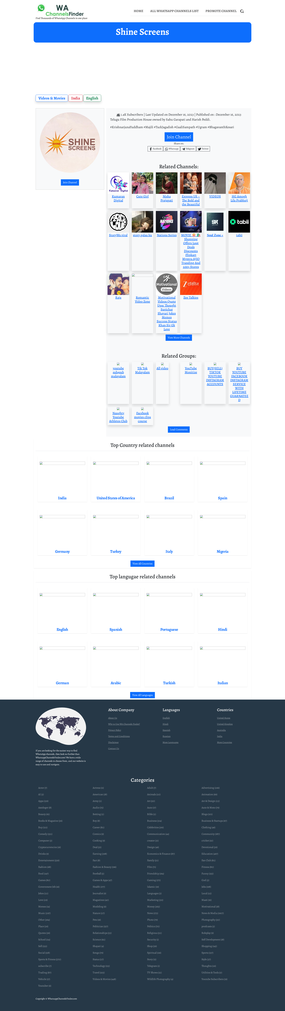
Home (138, 11)
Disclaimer (113, 742)
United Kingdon (225, 724)
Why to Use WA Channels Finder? (124, 724)
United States (223, 718)
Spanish (166, 730)
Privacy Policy (114, 730)
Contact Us (113, 748)
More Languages (170, 742)
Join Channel (70, 182)
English (92, 98)
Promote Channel (221, 11)
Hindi (165, 724)
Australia (221, 730)
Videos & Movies (51, 98)
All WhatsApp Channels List (174, 11)
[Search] (242, 11)
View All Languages (142, 695)
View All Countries (142, 563)
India (75, 98)
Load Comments (179, 429)
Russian (167, 736)
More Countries (224, 742)
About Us (112, 718)
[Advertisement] (142, 67)
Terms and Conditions (119, 736)
